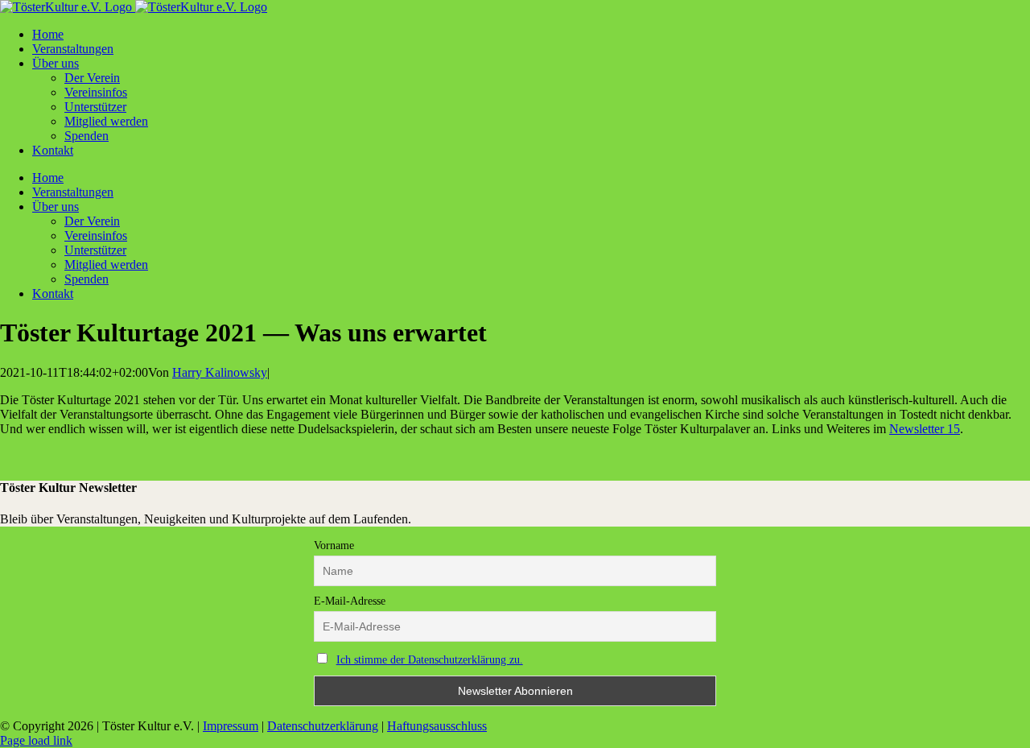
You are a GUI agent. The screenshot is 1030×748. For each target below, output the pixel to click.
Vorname (334, 545)
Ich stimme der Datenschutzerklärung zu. (429, 660)
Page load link (36, 740)
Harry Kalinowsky (219, 372)
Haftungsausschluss (437, 726)
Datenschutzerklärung (322, 726)
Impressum (230, 726)
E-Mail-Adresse (349, 601)
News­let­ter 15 (924, 429)
